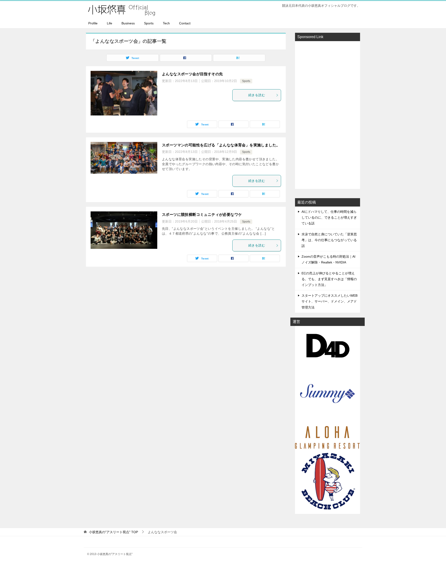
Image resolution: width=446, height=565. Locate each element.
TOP (113, 532)
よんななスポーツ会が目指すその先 (192, 74)
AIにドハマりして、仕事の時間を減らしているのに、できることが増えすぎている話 (329, 217)
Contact (184, 23)
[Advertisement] (327, 114)
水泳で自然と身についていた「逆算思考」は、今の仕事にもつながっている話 (329, 240)
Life (109, 23)
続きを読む (256, 95)
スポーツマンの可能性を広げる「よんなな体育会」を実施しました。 (221, 145)
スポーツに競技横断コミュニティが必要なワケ (202, 215)
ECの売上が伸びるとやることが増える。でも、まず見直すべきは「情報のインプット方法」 (329, 279)
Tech (166, 23)
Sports (149, 23)
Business (128, 23)
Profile (93, 23)
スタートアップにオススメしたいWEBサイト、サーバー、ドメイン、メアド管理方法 (329, 301)
